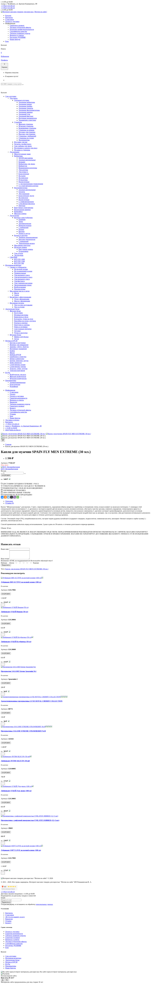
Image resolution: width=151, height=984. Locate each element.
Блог (7, 41)
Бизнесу (13, 408)
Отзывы (13, 414)
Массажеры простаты (22, 245)
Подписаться (6, 902)
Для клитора (23, 170)
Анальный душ (24, 114)
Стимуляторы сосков (17, 365)
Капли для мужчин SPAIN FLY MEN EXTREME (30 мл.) (26, 569)
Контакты (9, 17)
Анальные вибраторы (27, 102)
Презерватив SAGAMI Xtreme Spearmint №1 (18, 671)
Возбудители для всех (18, 374)
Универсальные (20, 273)
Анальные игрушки (21, 100)
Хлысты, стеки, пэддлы (18, 369)
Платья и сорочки (21, 323)
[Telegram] (8, 497)
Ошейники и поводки (18, 357)
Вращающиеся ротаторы (28, 168)
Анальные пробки (25, 106)
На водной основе (21, 269)
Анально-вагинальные (27, 160)
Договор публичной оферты (20, 27)
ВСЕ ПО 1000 (19, 259)
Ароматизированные (18, 382)
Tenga (21, 221)
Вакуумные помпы (26, 249)
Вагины (22, 231)
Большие (22, 162)
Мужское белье (15, 335)
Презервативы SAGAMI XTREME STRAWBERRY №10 (23, 731)
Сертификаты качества (18, 31)
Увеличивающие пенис (23, 285)
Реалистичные (24, 182)
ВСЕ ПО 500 (19, 263)
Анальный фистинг (26, 116)
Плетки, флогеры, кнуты (19, 361)
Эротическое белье (12, 309)
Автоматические (25, 223)
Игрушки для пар (20, 142)
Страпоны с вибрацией (27, 136)
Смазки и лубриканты (18, 267)
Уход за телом (19, 307)
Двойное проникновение (28, 237)
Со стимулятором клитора (28, 186)
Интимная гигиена (17, 303)
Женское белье (15, 311)
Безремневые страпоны (27, 128)
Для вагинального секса (23, 277)
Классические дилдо (26, 196)
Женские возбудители (18, 376)
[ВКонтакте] (2, 497)
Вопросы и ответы (17, 35)
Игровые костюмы (21, 315)
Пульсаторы (23, 180)
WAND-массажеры (26, 158)
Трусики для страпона (27, 132)
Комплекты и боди (21, 317)
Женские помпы (20, 214)
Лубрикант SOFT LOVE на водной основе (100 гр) (21, 850)
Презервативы (10, 380)
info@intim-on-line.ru (13, 430)
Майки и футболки (21, 337)
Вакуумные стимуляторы (23, 208)
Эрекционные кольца (27, 243)
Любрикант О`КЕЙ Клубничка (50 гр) (16, 642)
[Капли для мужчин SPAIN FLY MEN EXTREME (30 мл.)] (23, 434)
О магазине (9, 19)
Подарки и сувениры (22, 150)
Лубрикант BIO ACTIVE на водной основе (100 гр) (21, 582)
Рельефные (14, 386)
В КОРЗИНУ (6, 475)
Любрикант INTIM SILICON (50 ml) (15, 761)
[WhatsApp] (17, 497)
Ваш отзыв (5, 559)
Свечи (16, 295)
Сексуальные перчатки (23, 329)
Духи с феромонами (21, 299)
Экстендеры (18, 255)
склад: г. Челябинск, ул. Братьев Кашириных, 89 (23, 426)
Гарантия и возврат (17, 25)
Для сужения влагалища (23, 283)
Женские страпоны (26, 124)
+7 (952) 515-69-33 (8, 6)
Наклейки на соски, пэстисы (25, 321)
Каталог (8, 15)
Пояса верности (16, 363)
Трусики (17, 331)
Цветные (22, 206)
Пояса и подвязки (21, 327)
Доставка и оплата (12, 420)
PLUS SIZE (18, 313)
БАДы (7, 372)
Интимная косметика (13, 265)
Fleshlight (22, 219)
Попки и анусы (24, 233)
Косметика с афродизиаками (20, 297)
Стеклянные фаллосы (27, 204)
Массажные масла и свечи (20, 291)
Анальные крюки (25, 104)
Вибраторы (18, 156)
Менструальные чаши (22, 154)
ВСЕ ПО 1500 (19, 261)
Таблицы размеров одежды (20, 33)
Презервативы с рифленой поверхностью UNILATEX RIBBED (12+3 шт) (30, 820)
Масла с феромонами (22, 301)
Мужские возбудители (18, 378)
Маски (12, 353)
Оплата (12, 394)
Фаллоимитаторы (20, 188)
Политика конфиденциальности (22, 29)
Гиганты (22, 192)
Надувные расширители (28, 118)
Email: (3, 898)
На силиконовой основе (23, 271)
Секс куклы (18, 253)
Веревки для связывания (19, 345)
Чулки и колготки (21, 333)
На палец (22, 176)
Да (3, 980)
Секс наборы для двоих (23, 146)
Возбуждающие (20, 287)
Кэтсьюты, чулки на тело (23, 319)
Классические (24, 174)
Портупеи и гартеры (22, 325)
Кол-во (3, 471)
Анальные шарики (26, 112)
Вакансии (13, 402)
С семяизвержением (26, 202)
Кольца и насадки (21, 235)
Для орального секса (22, 279)
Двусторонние (24, 194)
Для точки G (23, 172)
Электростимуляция (17, 370)
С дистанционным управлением (31, 184)
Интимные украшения (18, 349)
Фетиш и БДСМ (11, 341)
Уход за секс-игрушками (23, 305)
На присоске (23, 178)
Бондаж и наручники (18, 343)
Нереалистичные (25, 225)
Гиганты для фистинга (22, 144)
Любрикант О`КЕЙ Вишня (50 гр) (14, 612)
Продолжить (6, 565)
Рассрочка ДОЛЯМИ (18, 37)
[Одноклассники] (5, 497)
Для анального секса (22, 275)
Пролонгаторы (19, 289)
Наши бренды (15, 39)
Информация (10, 390)
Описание (9, 501)
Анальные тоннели (26, 108)
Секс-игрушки (10, 96)
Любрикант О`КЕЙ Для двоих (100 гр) (16, 791)
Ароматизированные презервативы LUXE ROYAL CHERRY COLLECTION (31, 701)
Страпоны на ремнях (26, 130)
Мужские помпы (20, 247)
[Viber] (14, 497)
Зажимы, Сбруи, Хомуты (19, 347)
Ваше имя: (5, 549)
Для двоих (14, 98)
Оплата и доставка (12, 21)
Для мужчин (14, 215)
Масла (16, 293)
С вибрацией (23, 227)
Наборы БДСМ (15, 355)
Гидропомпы (23, 251)
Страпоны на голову (26, 138)
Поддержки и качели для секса (25, 148)
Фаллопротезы (24, 140)
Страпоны (18, 122)
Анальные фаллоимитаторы (29, 110)
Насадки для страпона (27, 134)
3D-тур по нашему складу (15, 917)
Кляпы (12, 351)
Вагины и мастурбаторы (23, 217)
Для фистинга (19, 281)
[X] (11, 497)
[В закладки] (3, 440)
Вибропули (23, 166)
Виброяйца (18, 212)
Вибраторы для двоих (27, 164)
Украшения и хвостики (27, 120)
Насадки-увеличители (27, 239)
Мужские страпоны (26, 126)
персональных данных (44, 904)
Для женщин (14, 152)
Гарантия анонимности (18, 398)
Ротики (21, 229)
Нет (7, 980)
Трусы (16, 339)
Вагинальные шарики (22, 210)
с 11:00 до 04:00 (11, 428)
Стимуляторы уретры (18, 367)
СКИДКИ (13, 257)
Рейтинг (4, 563)
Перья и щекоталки (17, 359)
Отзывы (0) (9, 503)
